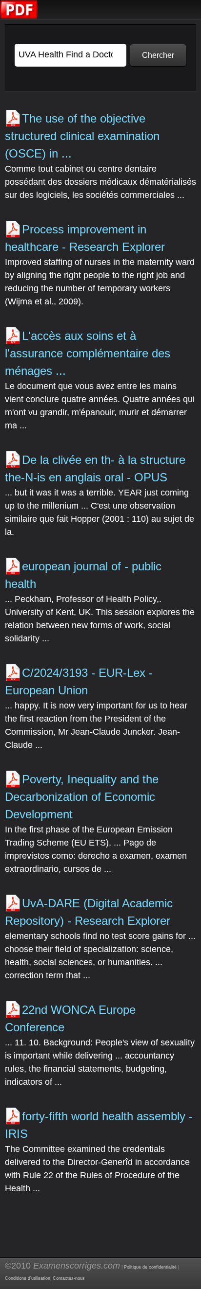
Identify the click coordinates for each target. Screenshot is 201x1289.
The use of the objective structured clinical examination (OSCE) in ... (82, 136)
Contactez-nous (69, 1278)
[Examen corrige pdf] (19, 16)
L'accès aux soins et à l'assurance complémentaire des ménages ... (87, 353)
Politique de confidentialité (150, 1267)
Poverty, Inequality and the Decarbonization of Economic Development (82, 797)
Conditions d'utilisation (27, 1278)
